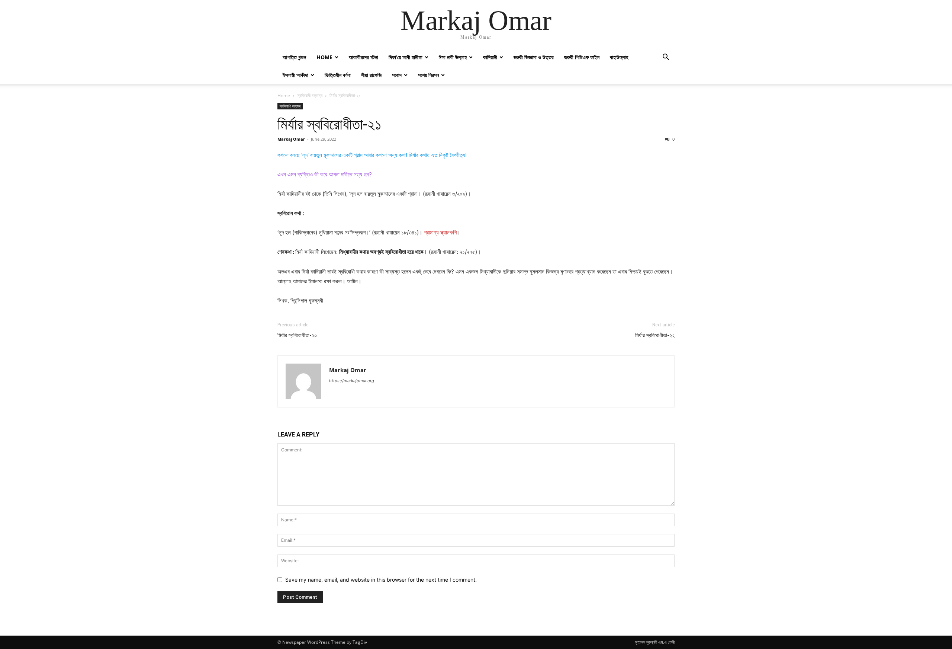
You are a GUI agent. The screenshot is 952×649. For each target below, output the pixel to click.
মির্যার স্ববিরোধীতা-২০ (297, 335)
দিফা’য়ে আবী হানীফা (405, 57)
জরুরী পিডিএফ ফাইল (581, 57)
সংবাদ (397, 75)
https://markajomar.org (351, 380)
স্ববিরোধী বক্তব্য (309, 95)
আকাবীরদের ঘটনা (363, 57)
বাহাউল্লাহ (619, 57)
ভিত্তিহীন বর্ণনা (338, 75)
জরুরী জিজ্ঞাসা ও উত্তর (534, 57)
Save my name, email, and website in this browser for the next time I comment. (381, 579)
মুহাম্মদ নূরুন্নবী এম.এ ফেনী (655, 642)
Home (324, 57)
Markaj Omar (291, 139)
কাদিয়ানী (490, 57)
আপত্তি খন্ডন (294, 57)
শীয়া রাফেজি (371, 75)
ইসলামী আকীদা (295, 75)
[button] (666, 57)
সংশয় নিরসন (428, 75)
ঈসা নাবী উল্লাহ (453, 57)
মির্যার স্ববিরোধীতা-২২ (655, 335)
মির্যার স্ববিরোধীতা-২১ (329, 124)
